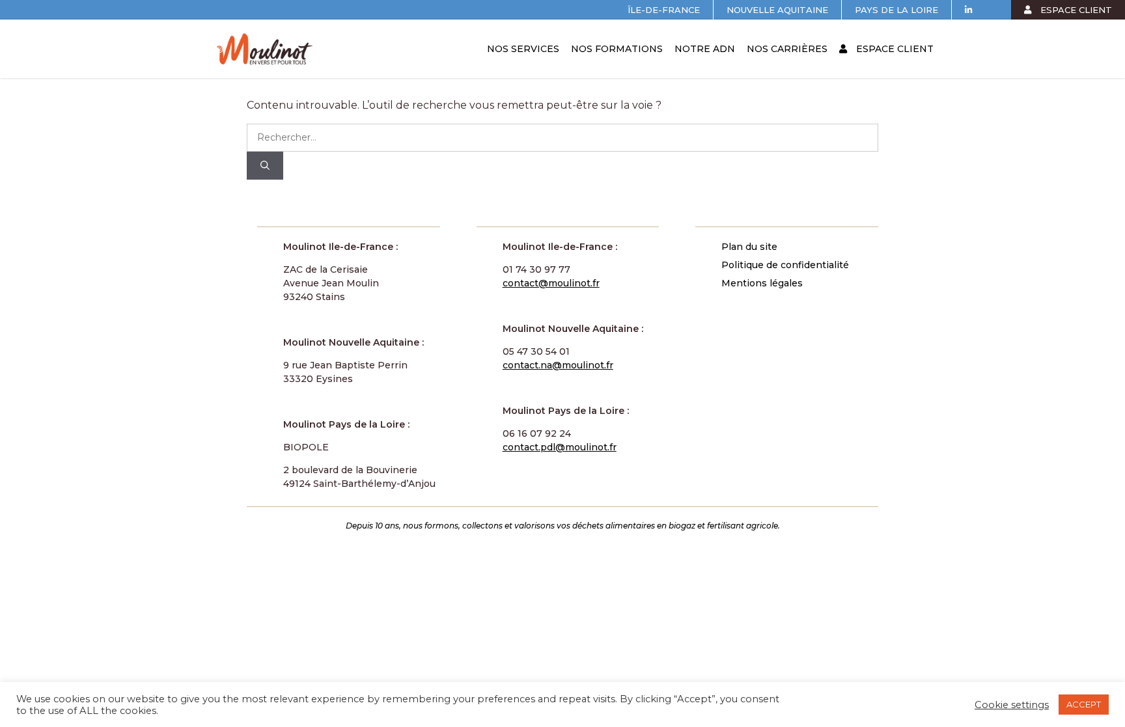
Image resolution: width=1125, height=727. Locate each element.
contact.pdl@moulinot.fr (560, 447)
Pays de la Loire (896, 10)
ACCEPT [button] (1083, 704)
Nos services (523, 49)
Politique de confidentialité (785, 265)
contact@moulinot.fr (551, 283)
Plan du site (749, 247)
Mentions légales (762, 283)
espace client (1075, 10)
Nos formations (617, 49)
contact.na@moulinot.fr (558, 365)
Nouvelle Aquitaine (777, 10)
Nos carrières (787, 49)
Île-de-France (664, 10)
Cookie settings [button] (1012, 705)
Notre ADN (704, 49)
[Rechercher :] (562, 137)
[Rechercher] (265, 166)
